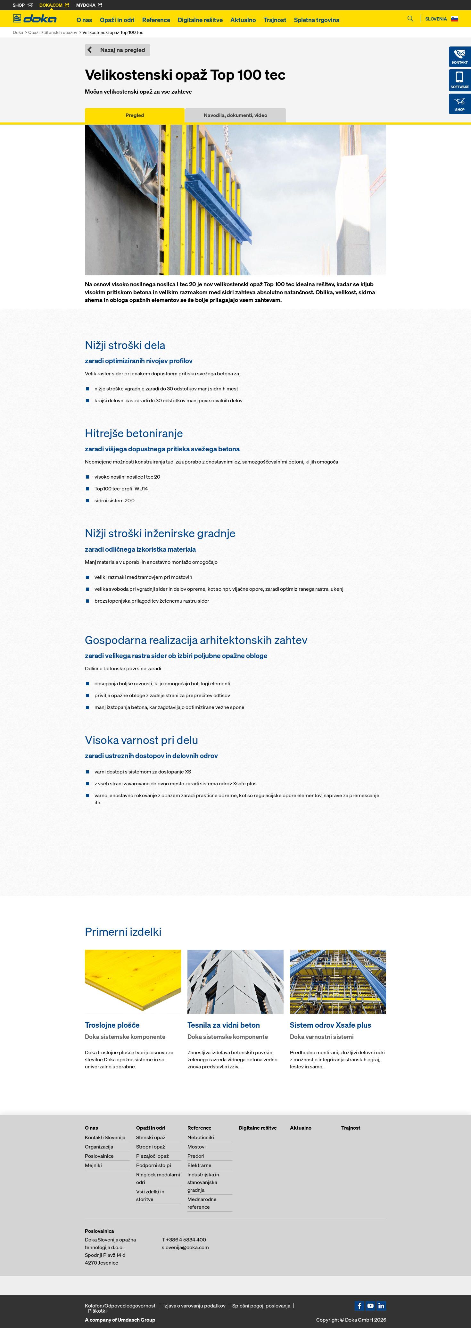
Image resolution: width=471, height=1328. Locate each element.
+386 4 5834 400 (186, 1239)
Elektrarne (199, 1165)
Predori (195, 1155)
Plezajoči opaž (152, 1155)
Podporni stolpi (153, 1165)
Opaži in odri (117, 20)
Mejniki (93, 1165)
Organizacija (99, 1146)
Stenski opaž (150, 1137)
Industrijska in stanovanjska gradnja (203, 1182)
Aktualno (243, 20)
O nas (84, 20)
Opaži (33, 32)
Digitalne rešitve (200, 20)
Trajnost (275, 20)
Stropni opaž (150, 1146)
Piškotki (97, 1310)
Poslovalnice (99, 1155)
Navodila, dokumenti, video (235, 115)
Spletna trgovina (316, 20)
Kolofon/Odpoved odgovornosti (121, 1305)
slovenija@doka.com (185, 1247)
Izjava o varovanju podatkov (194, 1305)
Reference (156, 20)
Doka (18, 32)
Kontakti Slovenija (105, 1137)
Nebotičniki (200, 1137)
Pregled (135, 115)
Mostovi (196, 1146)
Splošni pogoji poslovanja (261, 1305)
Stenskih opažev (61, 32)
